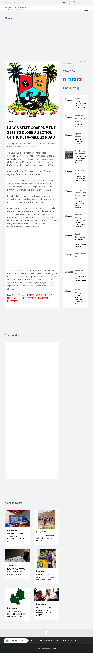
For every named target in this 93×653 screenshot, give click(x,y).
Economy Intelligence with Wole (80, 118)
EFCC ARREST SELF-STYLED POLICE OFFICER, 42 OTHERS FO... (16, 537)
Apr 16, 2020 (42, 571)
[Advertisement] (46, 40)
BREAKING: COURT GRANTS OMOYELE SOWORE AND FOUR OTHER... (44, 611)
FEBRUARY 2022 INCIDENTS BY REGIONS (80, 142)
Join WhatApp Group (18, 641)
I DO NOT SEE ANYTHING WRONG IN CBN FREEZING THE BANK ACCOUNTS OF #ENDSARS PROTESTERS (30, 298)
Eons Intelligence (43, 648)
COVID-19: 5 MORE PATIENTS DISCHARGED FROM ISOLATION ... (46, 577)
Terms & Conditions (47, 641)
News (77, 98)
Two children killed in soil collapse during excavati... (45, 538)
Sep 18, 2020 (13, 565)
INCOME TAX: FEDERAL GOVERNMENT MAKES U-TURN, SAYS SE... (16, 571)
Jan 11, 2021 (42, 604)
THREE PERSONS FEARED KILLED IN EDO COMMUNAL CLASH (17, 614)
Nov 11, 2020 (13, 122)
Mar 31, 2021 (13, 608)
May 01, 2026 (42, 532)
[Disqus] (32, 379)
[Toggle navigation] (86, 9)
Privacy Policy (70, 641)
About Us (29, 641)
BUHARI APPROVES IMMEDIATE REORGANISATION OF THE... (80, 300)
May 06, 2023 (13, 530)
